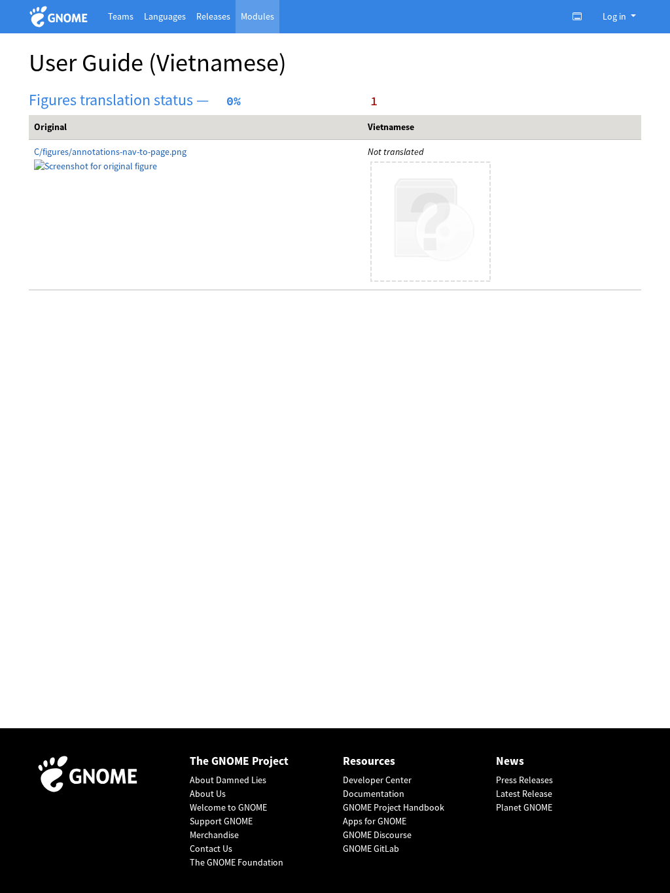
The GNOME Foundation (236, 862)
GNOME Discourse (377, 835)
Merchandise (214, 835)
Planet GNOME (524, 807)
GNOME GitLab (371, 848)
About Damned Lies (228, 780)
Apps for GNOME (374, 821)
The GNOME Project (239, 761)
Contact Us (211, 848)
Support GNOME (221, 821)
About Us (208, 794)
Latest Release (524, 794)
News (510, 761)
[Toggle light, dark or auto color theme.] (581, 16)
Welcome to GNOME (228, 807)
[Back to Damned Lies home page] (60, 16)
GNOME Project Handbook (393, 807)
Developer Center (377, 780)
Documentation (373, 794)
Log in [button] (615, 16)
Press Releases (524, 780)
